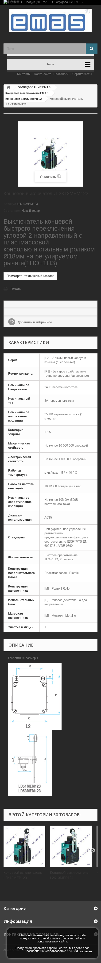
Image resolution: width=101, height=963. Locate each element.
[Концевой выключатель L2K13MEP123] (24, 846)
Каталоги (61, 74)
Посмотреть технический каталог (30, 276)
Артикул (10, 204)
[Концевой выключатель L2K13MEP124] (71, 846)
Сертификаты (82, 74)
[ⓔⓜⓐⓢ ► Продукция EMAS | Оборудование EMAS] (50, 2)
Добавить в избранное (34, 322)
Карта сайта (42, 74)
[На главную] (8, 87)
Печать (16, 289)
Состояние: (12, 210)
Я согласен (84, 951)
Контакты (23, 74)
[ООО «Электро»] (50, 20)
